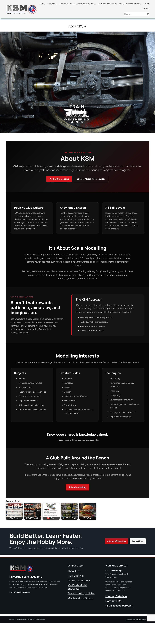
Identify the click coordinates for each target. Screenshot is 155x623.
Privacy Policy (141, 620)
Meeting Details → (116, 596)
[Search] (148, 14)
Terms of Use (130, 620)
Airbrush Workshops (79, 580)
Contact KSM (137, 541)
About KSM (74, 571)
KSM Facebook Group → (119, 605)
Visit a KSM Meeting (59, 178)
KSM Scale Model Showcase (77, 587)
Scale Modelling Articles (81, 593)
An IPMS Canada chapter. (19, 592)
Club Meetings (76, 575)
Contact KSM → (114, 601)
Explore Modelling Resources (91, 178)
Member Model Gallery (80, 598)
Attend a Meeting (77, 487)
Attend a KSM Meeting (116, 541)
